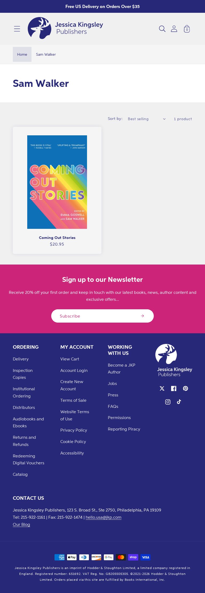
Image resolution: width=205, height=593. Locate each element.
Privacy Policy (73, 430)
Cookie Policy (73, 441)
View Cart (69, 358)
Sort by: (115, 118)
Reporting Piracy (124, 429)
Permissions (119, 417)
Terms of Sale (73, 400)
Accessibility (72, 452)
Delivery (21, 358)
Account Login (74, 370)
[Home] (65, 28)
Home (22, 54)
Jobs (112, 383)
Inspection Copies (23, 374)
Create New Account (71, 385)
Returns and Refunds (24, 441)
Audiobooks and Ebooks (28, 422)
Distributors (24, 407)
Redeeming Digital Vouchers (28, 459)
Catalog (20, 474)
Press (113, 394)
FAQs (113, 406)
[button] (17, 29)
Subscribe (70, 316)
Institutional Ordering (24, 392)
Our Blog (21, 524)
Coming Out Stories (57, 237)
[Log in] (174, 28)
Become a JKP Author (121, 369)
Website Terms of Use (74, 415)
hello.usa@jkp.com (103, 517)
